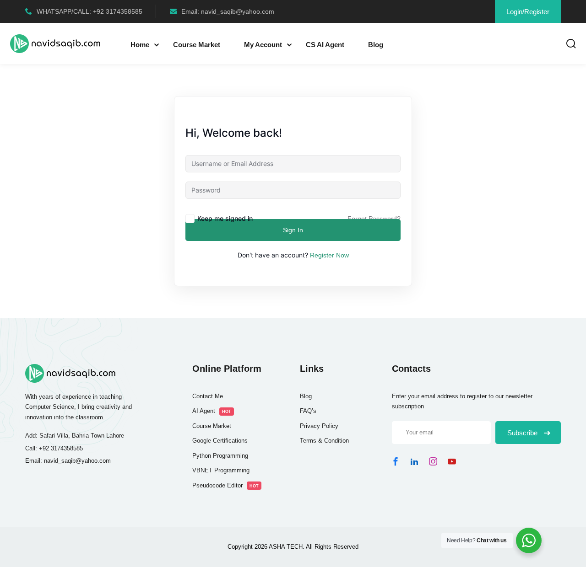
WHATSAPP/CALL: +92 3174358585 (89, 11)
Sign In (293, 230)
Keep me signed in (225, 218)
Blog (375, 44)
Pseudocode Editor (225, 485)
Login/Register (527, 12)
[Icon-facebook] (395, 461)
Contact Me (207, 396)
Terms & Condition (324, 440)
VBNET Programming (221, 470)
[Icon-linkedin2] (414, 461)
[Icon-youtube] (452, 461)
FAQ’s (308, 410)
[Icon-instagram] (433, 461)
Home (139, 44)
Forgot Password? (374, 218)
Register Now (329, 255)
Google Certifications (220, 440)
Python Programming (220, 455)
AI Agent (211, 410)
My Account (263, 44)
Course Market (196, 44)
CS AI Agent (325, 44)
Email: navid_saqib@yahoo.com (227, 11)
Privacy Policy (319, 426)
